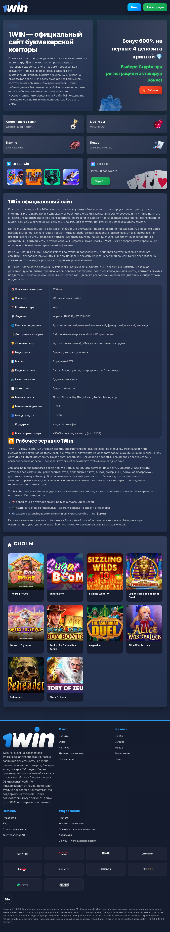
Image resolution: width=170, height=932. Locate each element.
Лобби (119, 736)
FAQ (5, 823)
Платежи (64, 817)
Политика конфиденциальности (77, 829)
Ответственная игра (15, 829)
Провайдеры (66, 759)
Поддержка (9, 817)
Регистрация (155, 7)
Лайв (118, 759)
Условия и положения (71, 823)
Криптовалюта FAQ (14, 835)
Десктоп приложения (71, 753)
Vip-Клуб (64, 747)
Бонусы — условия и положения (77, 840)
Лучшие (119, 741)
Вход (134, 7)
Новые (119, 747)
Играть (25, 571)
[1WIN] (15, 7)
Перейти (100, 181)
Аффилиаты (65, 835)
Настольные (122, 753)
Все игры (64, 736)
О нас (62, 741)
